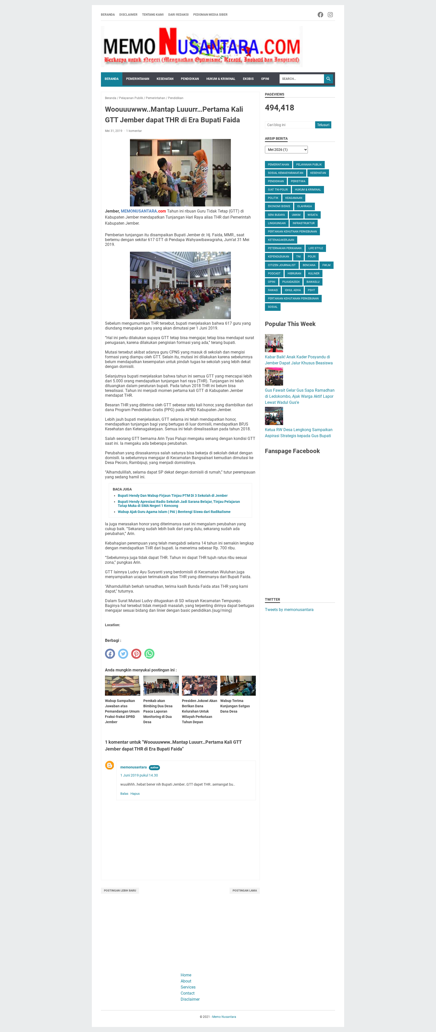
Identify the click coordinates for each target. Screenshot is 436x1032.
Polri (312, 256)
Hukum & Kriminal (220, 79)
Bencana (309, 265)
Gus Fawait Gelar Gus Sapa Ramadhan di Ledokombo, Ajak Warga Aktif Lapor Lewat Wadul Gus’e (300, 396)
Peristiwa (298, 181)
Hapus (135, 793)
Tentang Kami (153, 14)
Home (186, 975)
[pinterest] (136, 654)
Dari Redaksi (178, 14)
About (186, 981)
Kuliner (313, 273)
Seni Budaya (276, 215)
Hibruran (294, 273)
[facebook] (110, 654)
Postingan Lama (245, 890)
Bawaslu (313, 282)
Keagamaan (293, 198)
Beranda (108, 14)
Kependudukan (278, 256)
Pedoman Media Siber (210, 14)
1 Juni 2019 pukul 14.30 (139, 775)
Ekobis (248, 79)
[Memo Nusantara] (202, 46)
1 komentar (134, 131)
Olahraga (304, 206)
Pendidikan (190, 79)
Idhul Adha (293, 290)
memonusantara (133, 767)
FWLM (326, 265)
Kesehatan (165, 79)
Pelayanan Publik (309, 164)
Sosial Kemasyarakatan (285, 173)
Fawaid (273, 290)
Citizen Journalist (282, 265)
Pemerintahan (137, 79)
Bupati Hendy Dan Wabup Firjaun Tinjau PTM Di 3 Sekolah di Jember (173, 496)
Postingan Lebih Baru (120, 890)
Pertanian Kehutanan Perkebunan (293, 298)
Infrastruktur (304, 223)
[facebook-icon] (320, 15)
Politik (273, 198)
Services (188, 987)
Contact (188, 993)
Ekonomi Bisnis (279, 206)
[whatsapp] (149, 654)
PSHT (311, 290)
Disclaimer (128, 14)
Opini (265, 79)
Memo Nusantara (224, 1017)
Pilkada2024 (290, 282)
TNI (298, 256)
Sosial (273, 307)
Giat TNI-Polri (278, 189)
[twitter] (123, 654)
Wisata (313, 215)
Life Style (316, 248)
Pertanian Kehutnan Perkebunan (292, 231)
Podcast (274, 273)
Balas (124, 793)
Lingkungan (277, 223)
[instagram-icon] (330, 15)
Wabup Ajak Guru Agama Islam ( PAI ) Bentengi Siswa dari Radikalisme (174, 512)
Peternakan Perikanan (285, 248)
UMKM (296, 215)
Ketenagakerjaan (281, 240)
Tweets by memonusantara (289, 609)
